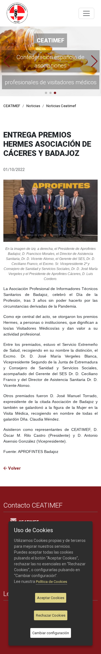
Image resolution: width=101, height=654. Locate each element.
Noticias (33, 106)
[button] (6, 61)
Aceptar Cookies (50, 598)
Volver (14, 468)
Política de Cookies (51, 582)
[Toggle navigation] (86, 13)
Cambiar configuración (50, 633)
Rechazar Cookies (50, 615)
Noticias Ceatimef (61, 106)
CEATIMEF (11, 106)
